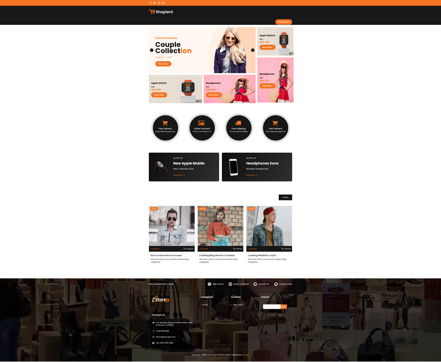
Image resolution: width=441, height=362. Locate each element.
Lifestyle (287, 249)
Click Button (284, 22)
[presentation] (151, 50)
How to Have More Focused (166, 255)
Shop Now (163, 63)
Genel (285, 197)
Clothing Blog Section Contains (217, 255)
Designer (190, 249)
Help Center (218, 284)
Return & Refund (241, 284)
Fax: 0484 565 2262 (164, 343)
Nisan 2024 (238, 304)
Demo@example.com (166, 337)
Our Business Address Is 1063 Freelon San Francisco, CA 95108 (174, 323)
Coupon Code (285, 284)
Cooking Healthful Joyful (262, 255)
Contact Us (263, 284)
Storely (246, 354)
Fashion (239, 249)
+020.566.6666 (162, 331)
